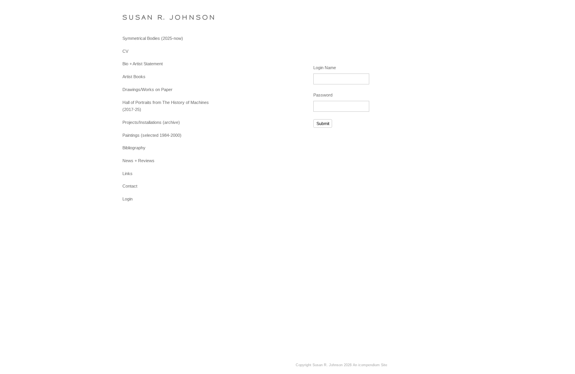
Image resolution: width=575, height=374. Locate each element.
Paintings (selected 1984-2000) (151, 135)
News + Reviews (138, 160)
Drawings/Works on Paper (147, 89)
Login (127, 199)
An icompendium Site (370, 365)
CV (125, 51)
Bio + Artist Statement (142, 63)
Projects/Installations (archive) (151, 122)
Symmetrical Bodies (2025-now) (152, 38)
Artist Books (134, 76)
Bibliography (134, 147)
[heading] (142, 17)
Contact (129, 186)
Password (322, 95)
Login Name (324, 67)
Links (127, 173)
